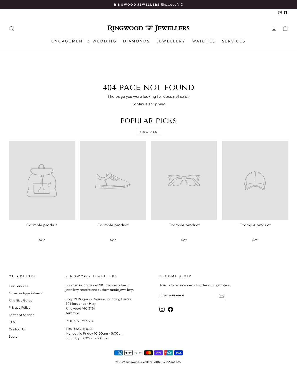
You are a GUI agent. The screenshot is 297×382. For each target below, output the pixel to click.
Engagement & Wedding (84, 41)
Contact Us (17, 329)
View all (148, 131)
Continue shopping (149, 103)
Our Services (18, 286)
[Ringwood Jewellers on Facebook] (170, 309)
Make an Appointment (26, 293)
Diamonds (136, 41)
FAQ (12, 322)
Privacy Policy (19, 307)
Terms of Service (21, 315)
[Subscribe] (222, 295)
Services (234, 41)
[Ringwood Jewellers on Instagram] (162, 309)
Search (14, 336)
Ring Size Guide (20, 300)
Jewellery (170, 41)
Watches (203, 41)
